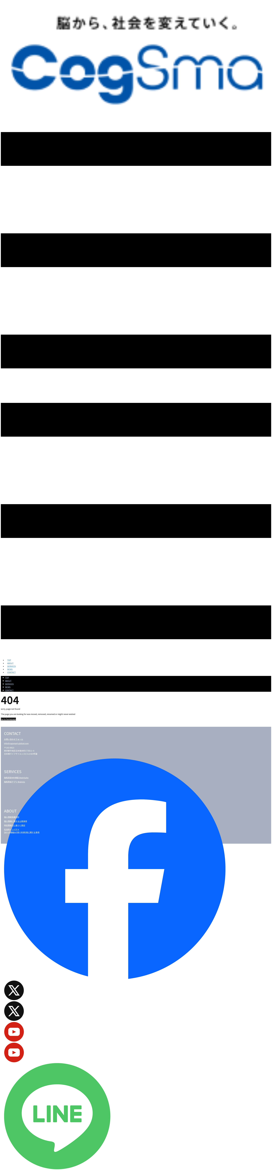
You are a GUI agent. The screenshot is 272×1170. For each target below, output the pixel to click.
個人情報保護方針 (11, 817)
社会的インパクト (11, 829)
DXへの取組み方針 (12, 832)
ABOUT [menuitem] (10, 663)
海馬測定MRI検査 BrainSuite (16, 777)
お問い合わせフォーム (13, 739)
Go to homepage (8, 719)
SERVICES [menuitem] (11, 666)
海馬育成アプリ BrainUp (14, 781)
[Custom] (57, 1168)
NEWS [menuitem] (10, 669)
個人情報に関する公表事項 (15, 821)
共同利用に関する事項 (29, 832)
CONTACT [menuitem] (11, 672)
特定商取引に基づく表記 (14, 825)
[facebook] (114, 978)
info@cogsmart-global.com (16, 743)
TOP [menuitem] (9, 660)
